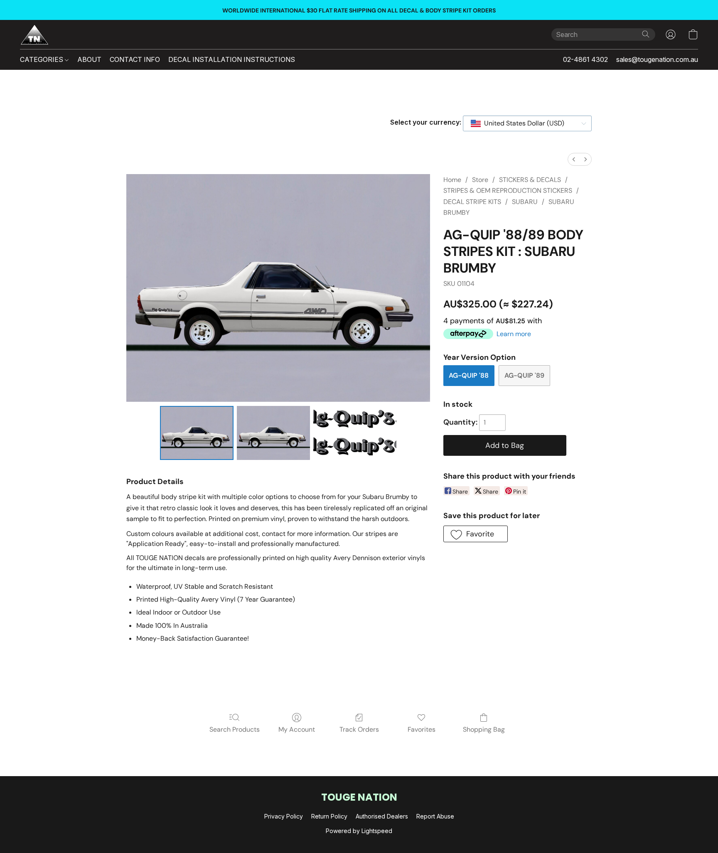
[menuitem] (574, 159)
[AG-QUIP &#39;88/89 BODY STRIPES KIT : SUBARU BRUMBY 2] (354, 433)
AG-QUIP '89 (524, 375)
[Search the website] (645, 34)
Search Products (234, 729)
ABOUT (89, 59)
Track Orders (359, 729)
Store (480, 179)
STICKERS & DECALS (530, 179)
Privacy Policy (283, 816)
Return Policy (329, 816)
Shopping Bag (484, 729)
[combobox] (527, 123)
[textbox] (521, 123)
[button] (34, 34)
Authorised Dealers (382, 816)
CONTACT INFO (135, 59)
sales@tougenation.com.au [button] (657, 59)
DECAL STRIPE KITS (472, 201)
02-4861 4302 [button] (585, 59)
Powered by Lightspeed (359, 830)
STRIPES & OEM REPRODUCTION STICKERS (507, 190)
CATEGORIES (42, 59)
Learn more (514, 333)
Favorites (421, 729)
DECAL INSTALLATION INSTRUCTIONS (231, 59)
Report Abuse (435, 816)
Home (452, 179)
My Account (296, 729)
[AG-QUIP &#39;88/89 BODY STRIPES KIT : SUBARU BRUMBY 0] (197, 433)
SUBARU (525, 201)
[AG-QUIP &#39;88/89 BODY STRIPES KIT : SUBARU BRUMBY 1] (273, 433)
